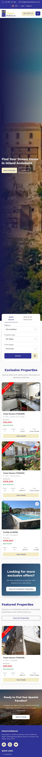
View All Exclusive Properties (21, 589)
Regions (7, 325)
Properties (8, 754)
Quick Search (11, 318)
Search (18, 356)
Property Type (9, 335)
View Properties (9, 170)
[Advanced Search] (35, 356)
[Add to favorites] (37, 385)
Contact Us (25, 170)
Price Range (8, 344)
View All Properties (21, 618)
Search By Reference (27, 318)
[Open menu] (38, 13)
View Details (21, 436)
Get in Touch (21, 717)
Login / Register (26, 6)
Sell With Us (28, 13)
